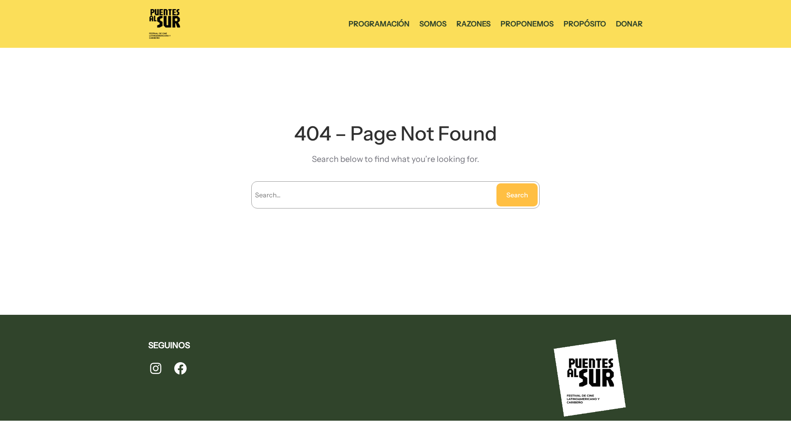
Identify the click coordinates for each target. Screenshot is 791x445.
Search (517, 195)
